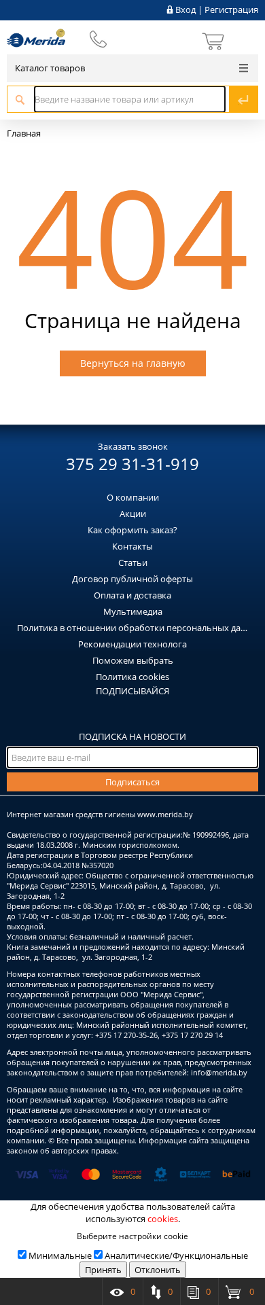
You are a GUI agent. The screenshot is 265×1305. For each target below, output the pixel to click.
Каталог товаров (50, 68)
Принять (103, 1270)
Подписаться (132, 782)
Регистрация (231, 9)
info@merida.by (219, 1072)
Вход (185, 9)
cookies (162, 1219)
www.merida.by (165, 814)
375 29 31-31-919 (132, 463)
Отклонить (158, 1270)
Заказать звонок (133, 446)
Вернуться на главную (133, 363)
